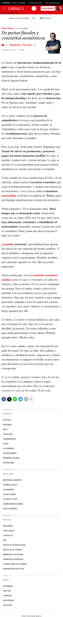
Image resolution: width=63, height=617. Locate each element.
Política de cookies (12, 549)
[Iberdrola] (45, 18)
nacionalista (9, 195)
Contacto (8, 535)
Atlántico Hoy (10, 499)
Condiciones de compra (15, 564)
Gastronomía (10, 453)
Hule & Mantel (10, 508)
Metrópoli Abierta (12, 480)
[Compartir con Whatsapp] (15, 399)
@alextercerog (34, 45)
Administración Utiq (13, 568)
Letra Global (9, 494)
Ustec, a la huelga (18, 3)
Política (7, 420)
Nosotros (8, 526)
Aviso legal (8, 530)
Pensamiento (9, 439)
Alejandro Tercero (21, 45)
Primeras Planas (11, 458)
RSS (4, 540)
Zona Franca (8, 28)
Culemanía (8, 489)
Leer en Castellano (9, 13)
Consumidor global (13, 504)
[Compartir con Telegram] (20, 399)
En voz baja (8, 462)
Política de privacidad (14, 545)
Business (7, 424)
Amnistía (8, 244)
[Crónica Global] (20, 8)
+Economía (8, 448)
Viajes (6, 443)
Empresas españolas (13, 559)
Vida (5, 429)
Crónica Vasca (10, 485)
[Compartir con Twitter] (9, 399)
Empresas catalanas (13, 554)
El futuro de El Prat (35, 3)
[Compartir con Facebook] (4, 399)
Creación (7, 434)
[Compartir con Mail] (26, 399)
